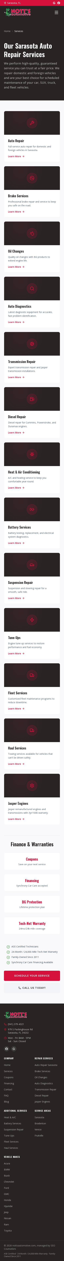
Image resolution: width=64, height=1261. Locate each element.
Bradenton (40, 1123)
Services (8, 1071)
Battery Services (12, 1123)
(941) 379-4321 (16, 1024)
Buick (7, 1175)
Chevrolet (9, 1181)
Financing (9, 1083)
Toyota (8, 1230)
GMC (6, 1194)
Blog (6, 1101)
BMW (7, 1169)
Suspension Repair (13, 1129)
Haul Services (11, 1147)
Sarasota (39, 1117)
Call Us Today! (34, 987)
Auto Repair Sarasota (46, 1065)
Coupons (8, 1077)
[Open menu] (56, 12)
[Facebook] (58, 3)
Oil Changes (41, 1077)
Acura (7, 1163)
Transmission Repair (45, 1089)
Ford (6, 1187)
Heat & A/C (10, 1117)
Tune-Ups (9, 1135)
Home (7, 31)
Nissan (7, 1218)
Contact (8, 1089)
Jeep (6, 1212)
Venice (38, 1129)
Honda (7, 1200)
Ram (6, 1224)
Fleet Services (11, 1141)
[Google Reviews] (54, 3)
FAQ (6, 1095)
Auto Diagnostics (44, 1083)
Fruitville (39, 1135)
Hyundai (8, 1206)
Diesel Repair (42, 1095)
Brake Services (42, 1071)
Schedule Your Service (32, 975)
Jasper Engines (42, 1101)
